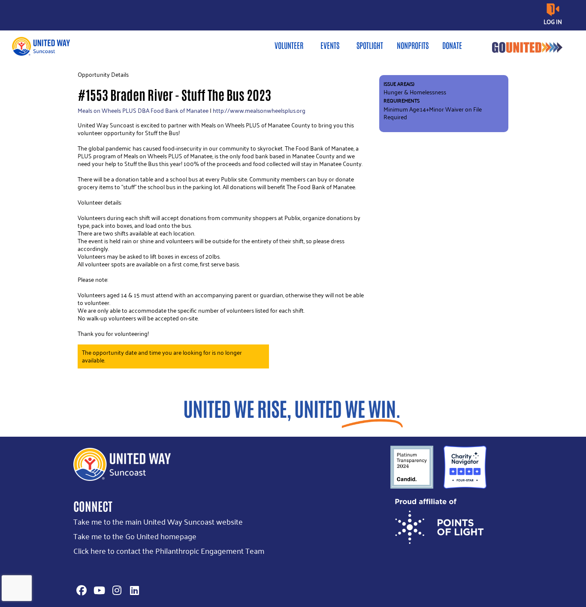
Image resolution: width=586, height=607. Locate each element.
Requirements (402, 100)
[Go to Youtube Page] (98, 590)
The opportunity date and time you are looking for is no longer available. (162, 356)
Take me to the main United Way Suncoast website (158, 521)
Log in (553, 21)
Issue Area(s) (399, 83)
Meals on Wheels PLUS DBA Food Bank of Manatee (143, 110)
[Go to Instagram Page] (115, 590)
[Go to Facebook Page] (80, 590)
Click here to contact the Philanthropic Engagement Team (168, 551)
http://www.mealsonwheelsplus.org (259, 110)
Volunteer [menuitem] (289, 45)
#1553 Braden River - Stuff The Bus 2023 (174, 94)
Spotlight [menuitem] (369, 45)
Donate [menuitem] (452, 45)
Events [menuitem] (329, 45)
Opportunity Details (103, 75)
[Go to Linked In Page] (133, 590)
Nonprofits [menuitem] (413, 45)
